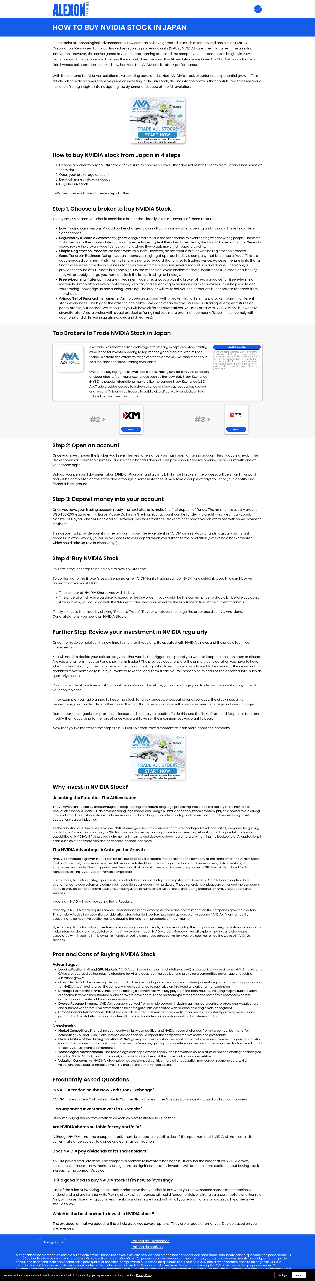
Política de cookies (147, 1247)
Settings (282, 1275)
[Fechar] (310, 1275)
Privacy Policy (144, 1275)
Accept (299, 1275)
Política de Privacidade (150, 1241)
